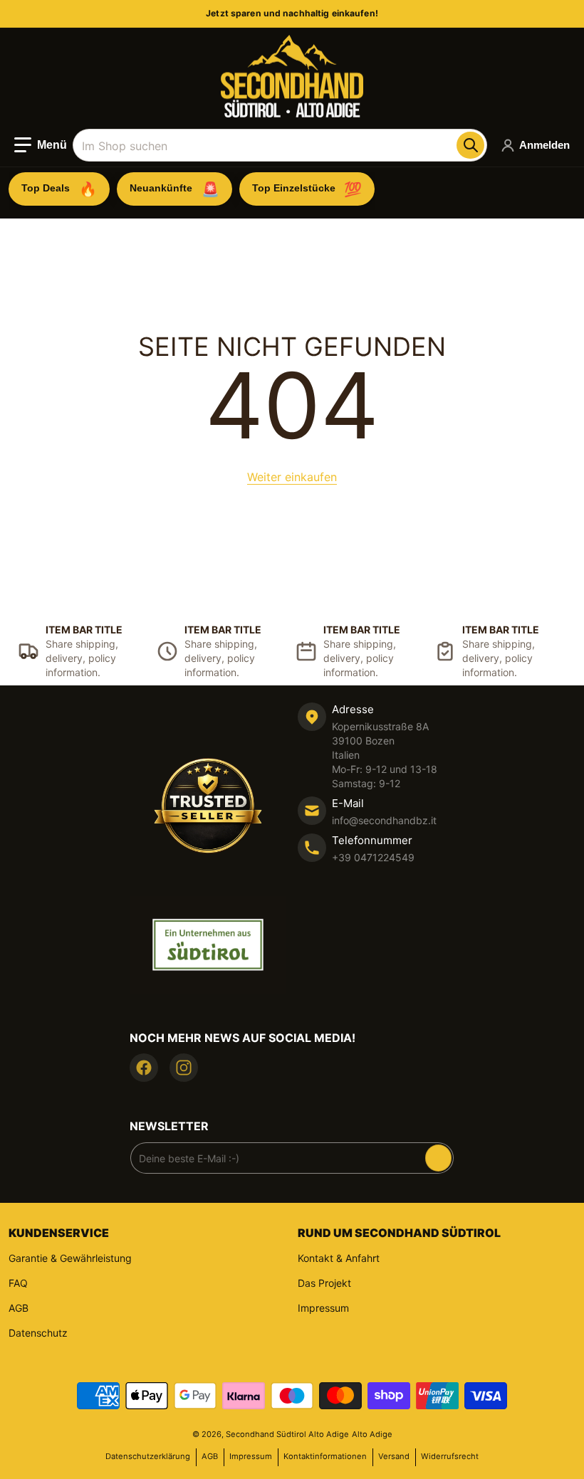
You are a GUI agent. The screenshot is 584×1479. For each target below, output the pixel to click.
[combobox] (279, 145)
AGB (18, 1308)
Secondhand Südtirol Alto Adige (287, 1434)
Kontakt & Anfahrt (339, 1258)
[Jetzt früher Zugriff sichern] (438, 1158)
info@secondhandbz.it (384, 820)
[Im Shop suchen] (470, 145)
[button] (41, 145)
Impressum (323, 1308)
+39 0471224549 (373, 857)
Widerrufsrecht (450, 1456)
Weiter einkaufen (292, 477)
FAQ (18, 1283)
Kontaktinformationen (325, 1456)
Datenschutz (38, 1333)
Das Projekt (324, 1283)
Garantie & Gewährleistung (70, 1258)
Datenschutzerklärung (147, 1456)
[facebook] (144, 1067)
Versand (394, 1456)
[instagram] (184, 1067)
